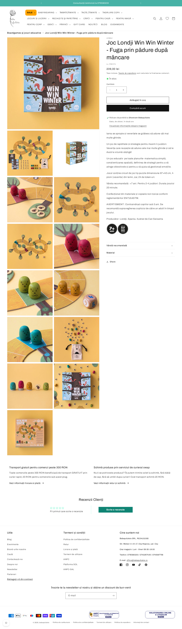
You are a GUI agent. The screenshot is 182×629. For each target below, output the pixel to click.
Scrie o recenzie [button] (115, 509)
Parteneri (11, 574)
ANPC (66, 559)
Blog (9, 539)
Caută (10, 554)
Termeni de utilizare (72, 554)
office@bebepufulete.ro (137, 560)
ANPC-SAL (68, 569)
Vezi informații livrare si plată (24, 483)
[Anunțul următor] (141, 3)
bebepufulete (44, 622)
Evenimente (13, 544)
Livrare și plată (70, 549)
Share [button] (113, 262)
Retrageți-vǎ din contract (20, 579)
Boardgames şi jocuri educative (24, 33)
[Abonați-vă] (113, 595)
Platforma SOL (70, 564)
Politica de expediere (122, 622)
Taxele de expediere (127, 73)
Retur (66, 544)
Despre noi (12, 564)
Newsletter (12, 569)
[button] (31, 13)
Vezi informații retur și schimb (110, 483)
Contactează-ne (15, 559)
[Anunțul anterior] (41, 3)
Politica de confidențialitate (76, 539)
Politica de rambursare (61, 622)
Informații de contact (141, 622)
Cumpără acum (138, 108)
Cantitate (110, 84)
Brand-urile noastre (16, 549)
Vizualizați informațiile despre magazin (128, 126)
